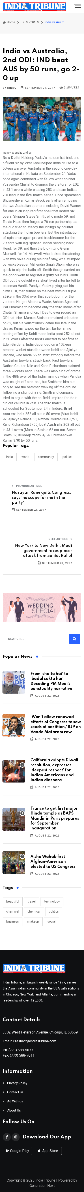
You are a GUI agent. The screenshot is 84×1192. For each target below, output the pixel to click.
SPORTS (32, 22)
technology (52, 901)
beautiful (12, 901)
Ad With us (15, 1101)
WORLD (25, 457)
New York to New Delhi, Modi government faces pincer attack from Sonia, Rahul (43, 551)
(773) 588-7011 (22, 1055)
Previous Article (28, 486)
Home (10, 22)
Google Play (19, 1151)
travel (32, 901)
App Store (49, 1151)
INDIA (9, 457)
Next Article (58, 539)
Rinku (11, 87)
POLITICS (67, 457)
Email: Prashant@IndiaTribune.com (29, 1041)
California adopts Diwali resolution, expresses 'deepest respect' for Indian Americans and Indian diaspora (54, 770)
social (51, 921)
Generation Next (42, 1186)
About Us (14, 1110)
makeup (33, 921)
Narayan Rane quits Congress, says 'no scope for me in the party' (41, 498)
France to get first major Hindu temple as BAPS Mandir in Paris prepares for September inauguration (54, 819)
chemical (12, 911)
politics (54, 911)
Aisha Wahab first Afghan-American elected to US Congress (52, 862)
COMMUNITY (46, 457)
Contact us (15, 1092)
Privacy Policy (17, 1083)
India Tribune (45, 1180)
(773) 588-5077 (21, 1050)
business (12, 921)
